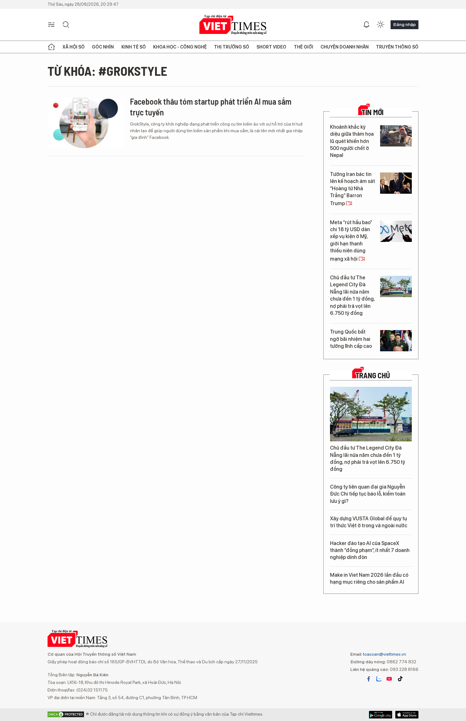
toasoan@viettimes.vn (384, 654)
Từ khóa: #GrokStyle (107, 70)
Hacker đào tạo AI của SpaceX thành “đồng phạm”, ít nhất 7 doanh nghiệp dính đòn (370, 550)
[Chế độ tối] (380, 25)
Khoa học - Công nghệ (180, 46)
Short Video (271, 46)
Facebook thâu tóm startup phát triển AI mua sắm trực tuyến (210, 106)
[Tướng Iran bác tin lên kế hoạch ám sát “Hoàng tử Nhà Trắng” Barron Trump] (396, 183)
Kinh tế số (133, 46)
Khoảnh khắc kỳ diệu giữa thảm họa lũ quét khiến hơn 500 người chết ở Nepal (352, 141)
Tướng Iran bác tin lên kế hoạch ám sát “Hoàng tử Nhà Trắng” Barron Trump (352, 189)
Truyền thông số (397, 46)
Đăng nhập (404, 24)
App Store (380, 714)
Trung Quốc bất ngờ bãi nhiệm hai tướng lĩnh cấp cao (351, 339)
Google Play (406, 714)
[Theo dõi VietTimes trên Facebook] (368, 678)
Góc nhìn (103, 46)
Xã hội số (73, 46)
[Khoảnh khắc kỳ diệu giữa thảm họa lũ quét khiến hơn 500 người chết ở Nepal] (396, 135)
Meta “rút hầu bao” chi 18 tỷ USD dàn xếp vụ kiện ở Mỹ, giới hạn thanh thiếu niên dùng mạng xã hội (351, 240)
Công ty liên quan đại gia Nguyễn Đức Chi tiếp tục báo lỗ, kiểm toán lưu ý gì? (367, 494)
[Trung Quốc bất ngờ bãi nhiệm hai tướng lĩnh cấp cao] (396, 340)
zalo (378, 678)
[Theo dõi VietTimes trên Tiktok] (400, 679)
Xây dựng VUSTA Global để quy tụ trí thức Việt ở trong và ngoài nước (368, 522)
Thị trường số (231, 46)
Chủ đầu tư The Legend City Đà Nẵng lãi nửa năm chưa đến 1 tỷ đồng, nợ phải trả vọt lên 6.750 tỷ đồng (352, 295)
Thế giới (303, 46)
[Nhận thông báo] (366, 25)
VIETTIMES (233, 25)
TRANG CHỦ (372, 375)
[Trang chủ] (51, 47)
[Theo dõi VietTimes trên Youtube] (389, 679)
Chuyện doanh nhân (344, 46)
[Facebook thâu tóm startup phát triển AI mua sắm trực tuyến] (86, 123)
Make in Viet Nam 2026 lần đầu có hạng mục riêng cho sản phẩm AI (369, 578)
